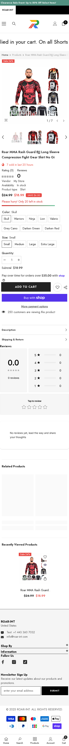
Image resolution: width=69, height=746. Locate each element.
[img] (7, 176)
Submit (55, 690)
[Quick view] (45, 564)
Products (16, 55)
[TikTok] (25, 662)
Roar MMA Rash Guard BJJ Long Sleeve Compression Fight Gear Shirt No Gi (34, 590)
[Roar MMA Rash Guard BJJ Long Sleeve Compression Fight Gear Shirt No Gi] (34, 568)
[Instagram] (14, 662)
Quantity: (8, 253)
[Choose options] (45, 578)
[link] (57, 287)
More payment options (34, 306)
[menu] (4, 24)
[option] (34, 91)
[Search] (14, 24)
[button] (57, 121)
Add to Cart (27, 287)
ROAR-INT (7, 10)
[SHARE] (64, 287)
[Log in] (55, 24)
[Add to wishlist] (45, 556)
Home (5, 55)
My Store (19, 181)
